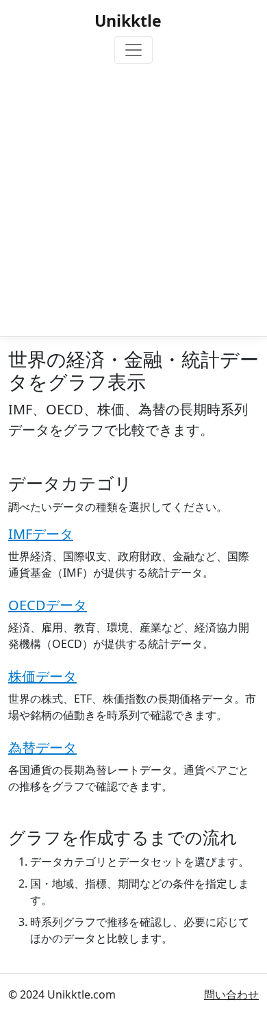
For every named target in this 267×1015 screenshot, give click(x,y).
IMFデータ (40, 534)
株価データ (42, 676)
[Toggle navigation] (133, 50)
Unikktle (128, 21)
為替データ (42, 747)
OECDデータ (47, 605)
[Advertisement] (133, 197)
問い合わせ (231, 994)
